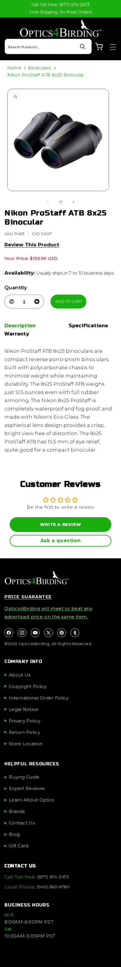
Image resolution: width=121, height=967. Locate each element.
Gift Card (19, 846)
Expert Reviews (26, 788)
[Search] (82, 47)
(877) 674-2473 (53, 876)
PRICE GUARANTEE (28, 596)
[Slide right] (73, 202)
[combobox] (48, 46)
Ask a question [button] (60, 540)
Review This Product (31, 245)
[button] (110, 47)
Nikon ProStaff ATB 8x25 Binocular (45, 75)
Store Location (26, 743)
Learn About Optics (31, 800)
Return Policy (24, 732)
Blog (14, 834)
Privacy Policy (24, 721)
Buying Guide (24, 777)
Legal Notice (23, 709)
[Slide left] (47, 202)
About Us (20, 675)
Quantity (15, 287)
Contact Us (22, 823)
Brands (17, 811)
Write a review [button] (60, 524)
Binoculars (39, 68)
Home (14, 68)
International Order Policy (39, 698)
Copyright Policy (28, 686)
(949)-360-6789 (53, 886)
